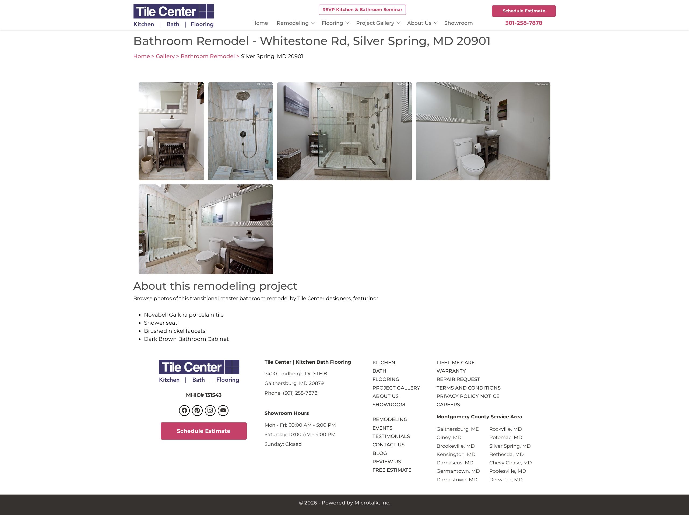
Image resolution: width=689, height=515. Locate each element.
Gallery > (167, 56)
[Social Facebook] (184, 410)
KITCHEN (383, 362)
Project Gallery (375, 23)
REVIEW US (386, 461)
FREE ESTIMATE (392, 470)
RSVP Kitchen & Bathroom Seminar (362, 9)
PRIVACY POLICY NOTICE (468, 396)
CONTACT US (388, 445)
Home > (143, 56)
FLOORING (385, 379)
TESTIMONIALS (391, 436)
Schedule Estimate (524, 10)
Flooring (332, 23)
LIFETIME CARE (456, 362)
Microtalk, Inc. (372, 502)
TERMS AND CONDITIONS (469, 388)
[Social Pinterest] (197, 410)
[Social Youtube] (223, 410)
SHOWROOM (388, 404)
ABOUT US (385, 396)
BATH (379, 371)
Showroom (458, 23)
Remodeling (293, 23)
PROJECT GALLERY (396, 388)
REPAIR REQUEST (458, 379)
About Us (419, 23)
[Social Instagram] (210, 410)
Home (260, 23)
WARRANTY (451, 371)
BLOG (379, 453)
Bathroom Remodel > (210, 56)
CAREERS (448, 404)
